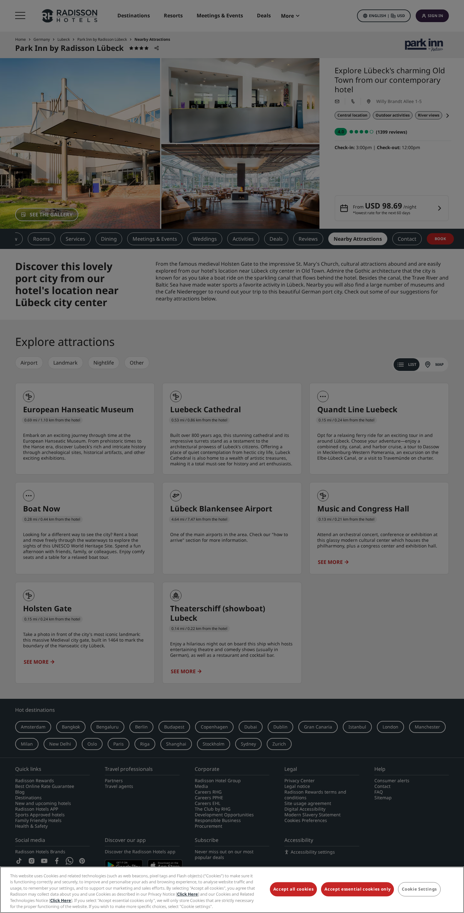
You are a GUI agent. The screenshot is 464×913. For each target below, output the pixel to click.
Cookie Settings (419, 889)
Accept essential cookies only (357, 889)
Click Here (187, 894)
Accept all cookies (293, 889)
